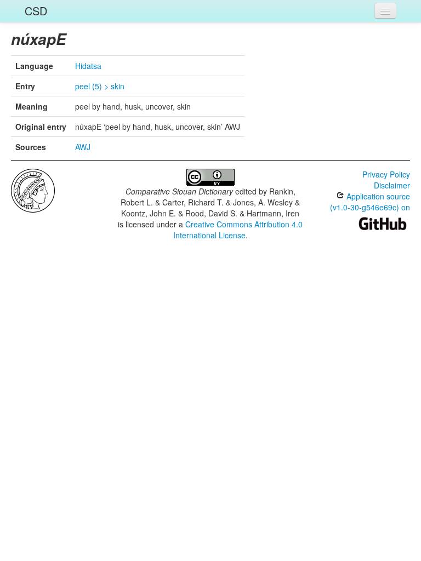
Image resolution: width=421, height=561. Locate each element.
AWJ (82, 146)
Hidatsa (88, 65)
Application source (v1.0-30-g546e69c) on (370, 202)
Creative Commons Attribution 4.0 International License (238, 230)
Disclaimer (392, 185)
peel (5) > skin (99, 86)
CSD (36, 11)
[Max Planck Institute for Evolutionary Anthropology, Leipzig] (33, 189)
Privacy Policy (386, 174)
